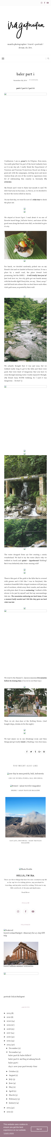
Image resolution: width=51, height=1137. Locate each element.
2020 (9, 1021)
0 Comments (33, 80)
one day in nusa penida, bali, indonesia (25, 778)
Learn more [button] (9, 1133)
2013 (9, 1108)
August (12, 1075)
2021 (9, 1017)
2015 (9, 1041)
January (12, 1103)
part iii (32, 88)
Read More (26, 892)
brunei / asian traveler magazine (25, 790)
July (11, 1079)
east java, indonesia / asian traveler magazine (25, 841)
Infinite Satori (27, 220)
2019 (9, 1025)
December (13, 1048)
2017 (9, 1033)
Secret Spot (20, 217)
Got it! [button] (39, 1129)
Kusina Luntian (34, 269)
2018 (9, 1029)
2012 (9, 1112)
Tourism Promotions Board (26, 170)
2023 (9, 1013)
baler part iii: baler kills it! (20, 1055)
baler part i (13, 1063)
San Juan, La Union (25, 191)
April (11, 1091)
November (14, 1052)
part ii (24, 88)
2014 (9, 1045)
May (11, 1087)
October (12, 1071)
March (12, 1095)
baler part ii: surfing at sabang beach (24, 1059)
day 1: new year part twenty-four (22, 1066)
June (11, 1083)
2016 (9, 1037)
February (13, 1099)
